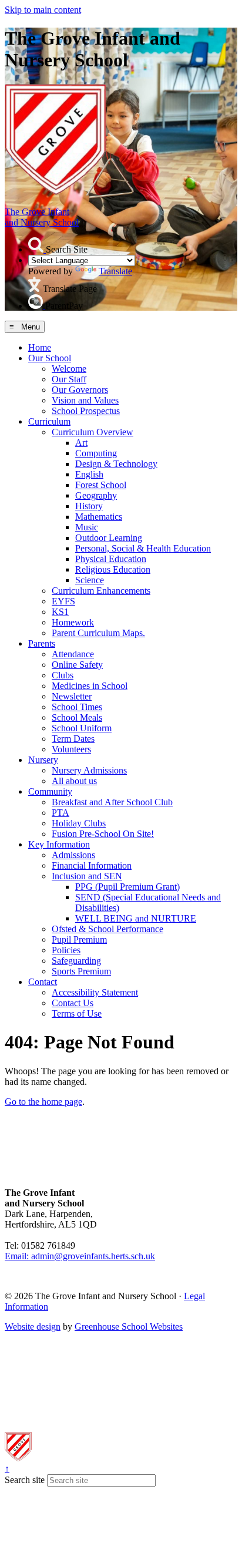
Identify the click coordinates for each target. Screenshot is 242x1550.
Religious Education (112, 569)
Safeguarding (76, 961)
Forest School (100, 485)
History (89, 506)
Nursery (43, 760)
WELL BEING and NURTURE (135, 918)
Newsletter (72, 696)
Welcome (69, 369)
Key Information (59, 844)
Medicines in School (89, 686)
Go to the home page (43, 1102)
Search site (25, 1480)
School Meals (77, 717)
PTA (60, 813)
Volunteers (71, 749)
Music (86, 527)
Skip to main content (43, 10)
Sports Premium (81, 971)
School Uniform (82, 728)
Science (89, 580)
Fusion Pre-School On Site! (103, 834)
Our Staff (69, 379)
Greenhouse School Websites (129, 1327)
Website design (32, 1327)
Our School (49, 358)
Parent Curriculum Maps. (98, 633)
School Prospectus (86, 411)
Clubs (62, 675)
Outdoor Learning (108, 538)
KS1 (60, 612)
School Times (77, 707)
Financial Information (92, 865)
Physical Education (110, 559)
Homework (73, 622)
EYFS (63, 601)
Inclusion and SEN (87, 876)
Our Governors (80, 390)
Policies (66, 950)
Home (39, 347)
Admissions (73, 855)
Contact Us (72, 1003)
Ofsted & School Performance (107, 929)
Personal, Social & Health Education (143, 548)
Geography (96, 495)
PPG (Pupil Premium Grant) (127, 887)
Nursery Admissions (89, 770)
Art (81, 443)
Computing (96, 453)
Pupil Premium (79, 939)
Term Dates (73, 739)
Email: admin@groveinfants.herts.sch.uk (80, 1256)
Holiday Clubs (79, 823)
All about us (74, 781)
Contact (42, 982)
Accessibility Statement (95, 992)
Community (50, 791)
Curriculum (49, 421)
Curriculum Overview (92, 432)
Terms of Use (77, 1013)
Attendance (73, 654)
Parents (41, 643)
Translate (115, 271)
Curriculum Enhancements (101, 591)
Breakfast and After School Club (112, 802)
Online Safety (77, 665)
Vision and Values (85, 400)
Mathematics (98, 517)
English (89, 474)
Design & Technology (116, 464)
